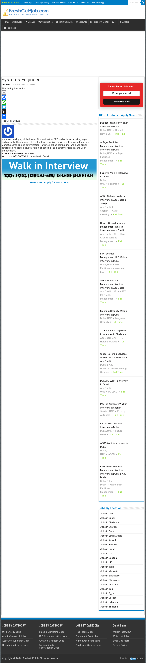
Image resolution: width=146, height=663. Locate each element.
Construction (47, 22)
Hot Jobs (18, 22)
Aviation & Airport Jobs (51, 640)
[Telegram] (49, 107)
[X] (49, 111)
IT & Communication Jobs (53, 636)
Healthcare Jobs (85, 631)
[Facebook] (49, 97)
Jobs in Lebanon (109, 602)
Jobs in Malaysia (109, 571)
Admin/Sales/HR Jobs (14, 636)
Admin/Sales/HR (66, 22)
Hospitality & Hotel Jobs (15, 645)
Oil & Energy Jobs (11, 631)
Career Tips (28, 2)
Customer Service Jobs (88, 645)
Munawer (6, 84)
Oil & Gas (31, 22)
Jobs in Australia (109, 584)
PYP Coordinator (18, 153)
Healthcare (11, 28)
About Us (85, 2)
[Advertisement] (73, 54)
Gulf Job (33, 658)
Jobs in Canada (108, 557)
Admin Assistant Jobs (88, 640)
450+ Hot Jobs (121, 636)
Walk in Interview (59, 2)
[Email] (49, 92)
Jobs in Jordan (108, 597)
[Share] (49, 116)
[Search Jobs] (143, 2)
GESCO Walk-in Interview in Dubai (25, 156)
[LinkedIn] (126, 658)
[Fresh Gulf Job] (26, 11)
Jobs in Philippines (110, 580)
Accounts (83, 22)
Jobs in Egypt (107, 593)
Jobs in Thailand (109, 606)
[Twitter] (123, 658)
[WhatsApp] (49, 102)
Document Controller (87, 636)
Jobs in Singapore (109, 575)
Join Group (21, 383)
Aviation (125, 22)
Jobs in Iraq (106, 588)
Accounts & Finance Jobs (16, 640)
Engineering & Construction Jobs (49, 646)
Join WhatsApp (98, 2)
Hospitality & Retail (101, 22)
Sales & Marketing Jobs (51, 631)
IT (116, 22)
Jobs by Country (42, 2)
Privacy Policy (120, 645)
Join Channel (20, 499)
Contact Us (73, 2)
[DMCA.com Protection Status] (137, 658)
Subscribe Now (121, 101)
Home (6, 22)
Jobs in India (107, 566)
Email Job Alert (121, 640)
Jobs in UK (106, 562)
